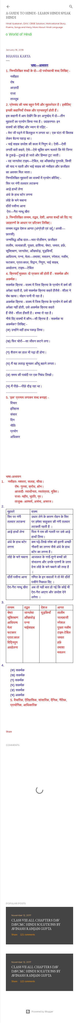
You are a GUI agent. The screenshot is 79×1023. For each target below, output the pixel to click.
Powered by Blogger (42, 1011)
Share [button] (9, 731)
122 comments (27, 981)
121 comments (27, 934)
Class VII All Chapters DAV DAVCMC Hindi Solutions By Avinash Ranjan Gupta (35, 971)
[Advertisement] (39, 867)
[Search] (71, 5)
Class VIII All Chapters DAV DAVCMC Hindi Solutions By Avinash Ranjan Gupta (35, 924)
